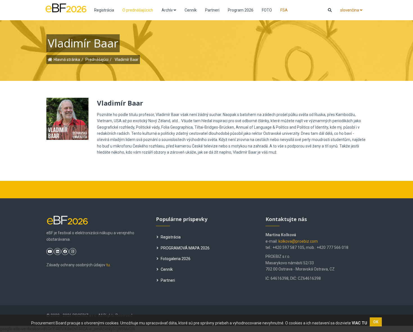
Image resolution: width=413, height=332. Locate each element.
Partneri (212, 10)
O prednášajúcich (137, 10)
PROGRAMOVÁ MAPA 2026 (185, 248)
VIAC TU (359, 323)
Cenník (191, 10)
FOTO (267, 10)
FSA (284, 10)
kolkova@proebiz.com (298, 241)
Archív (168, 10)
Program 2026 (240, 10)
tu (108, 265)
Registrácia (104, 10)
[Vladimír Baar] (75, 115)
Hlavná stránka (67, 59)
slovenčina (350, 10)
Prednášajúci (96, 59)
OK (375, 322)
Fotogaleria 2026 (175, 258)
